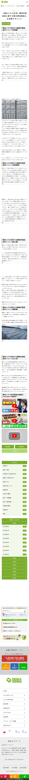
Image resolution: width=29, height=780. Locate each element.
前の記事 (7, 446)
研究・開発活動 (14, 502)
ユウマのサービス (8, 695)
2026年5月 (14, 538)
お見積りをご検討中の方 (14, 474)
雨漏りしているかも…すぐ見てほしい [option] (12, 631)
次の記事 (21, 446)
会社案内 (14, 510)
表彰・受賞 (14, 470)
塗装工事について (14, 486)
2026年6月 (14, 534)
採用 (14, 514)
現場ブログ (14, 482)
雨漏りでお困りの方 (14, 478)
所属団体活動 (14, 506)
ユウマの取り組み (8, 699)
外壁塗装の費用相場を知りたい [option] (10, 627)
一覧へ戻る (14, 451)
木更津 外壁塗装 (23, 767)
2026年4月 (14, 542)
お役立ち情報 (14, 494)
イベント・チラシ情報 (9, 721)
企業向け (14, 466)
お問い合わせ (7, 725)
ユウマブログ (7, 712)
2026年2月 (14, 550)
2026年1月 (14, 554)
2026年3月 (14, 546)
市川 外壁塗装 (14, 767)
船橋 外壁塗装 (6, 767)
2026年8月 (14, 526)
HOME (5, 691)
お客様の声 (6, 708)
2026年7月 (14, 530)
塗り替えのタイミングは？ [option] (9, 623)
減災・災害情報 (14, 498)
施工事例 (5, 704)
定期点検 (14, 490)
